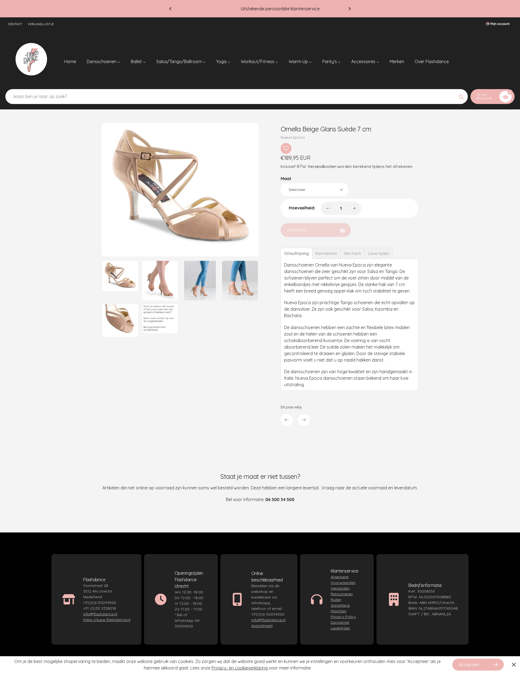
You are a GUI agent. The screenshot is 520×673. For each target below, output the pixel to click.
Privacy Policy (343, 616)
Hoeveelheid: (302, 207)
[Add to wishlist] (286, 148)
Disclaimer (340, 622)
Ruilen (336, 599)
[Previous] (170, 8)
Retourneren (342, 593)
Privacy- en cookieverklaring (240, 668)
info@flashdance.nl (100, 614)
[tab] (296, 253)
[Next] (349, 8)
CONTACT (15, 24)
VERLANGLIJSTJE (41, 24)
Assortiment (262, 625)
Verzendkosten (322, 166)
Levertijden (340, 628)
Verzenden (340, 588)
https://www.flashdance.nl (106, 619)
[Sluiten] (514, 664)
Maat (286, 178)
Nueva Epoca (293, 137)
